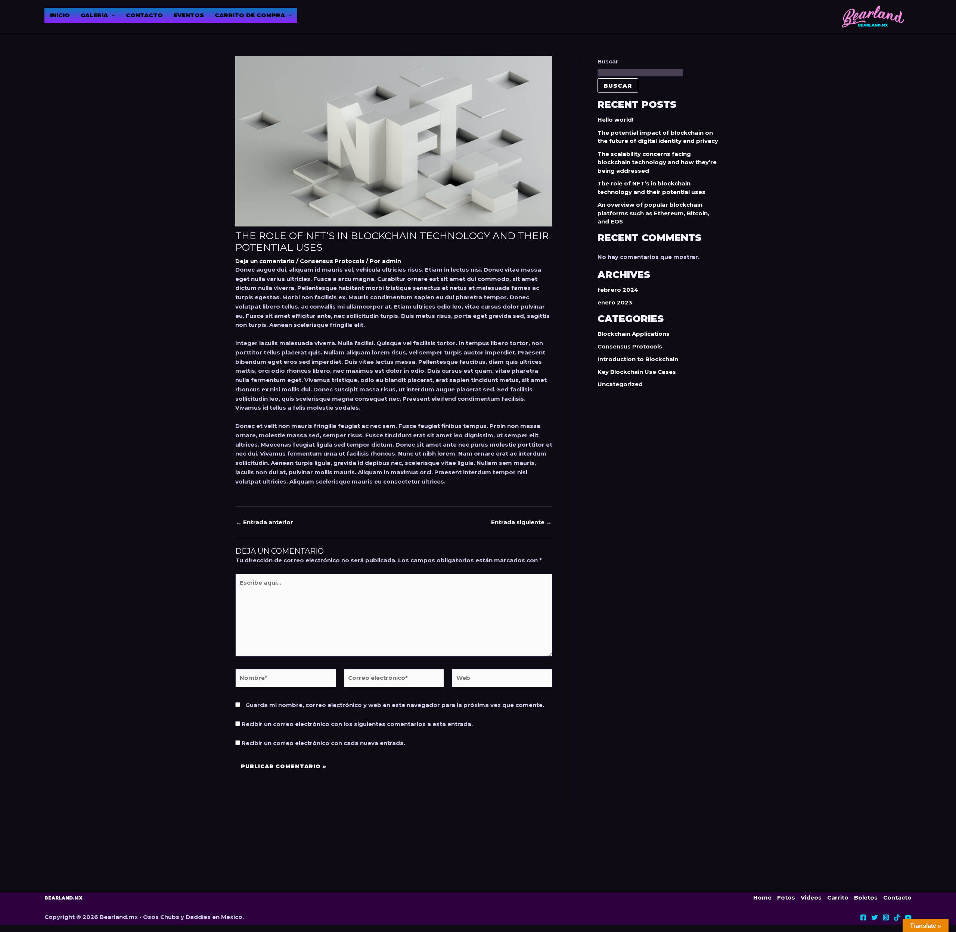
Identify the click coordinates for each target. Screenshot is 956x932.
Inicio (60, 15)
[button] (111, 15)
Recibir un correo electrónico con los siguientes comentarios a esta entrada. (357, 724)
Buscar (608, 61)
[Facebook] (863, 917)
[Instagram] (885, 917)
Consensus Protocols (332, 261)
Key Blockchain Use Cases (637, 371)
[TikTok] (897, 917)
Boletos (866, 897)
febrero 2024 (618, 289)
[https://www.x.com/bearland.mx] (874, 917)
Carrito (837, 897)
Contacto (144, 15)
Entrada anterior (264, 522)
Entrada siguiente (521, 522)
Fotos (786, 897)
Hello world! (615, 119)
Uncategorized (620, 384)
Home (762, 897)
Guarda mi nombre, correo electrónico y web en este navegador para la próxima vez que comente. (394, 705)
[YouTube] (908, 917)
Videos (811, 897)
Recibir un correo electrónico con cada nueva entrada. (323, 743)
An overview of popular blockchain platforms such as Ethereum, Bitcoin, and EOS (653, 213)
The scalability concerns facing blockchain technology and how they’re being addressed (657, 162)
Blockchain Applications (634, 333)
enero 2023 (615, 302)
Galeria (94, 15)
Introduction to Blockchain (638, 359)
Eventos (189, 15)
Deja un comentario (265, 261)
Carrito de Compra (250, 15)
